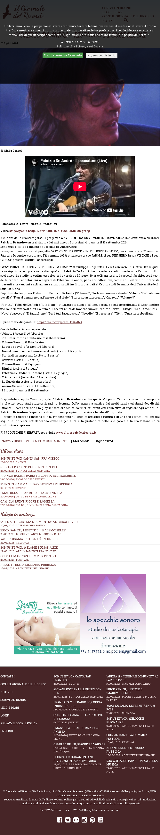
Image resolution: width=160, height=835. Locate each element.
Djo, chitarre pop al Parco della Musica (132, 766)
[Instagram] (84, 819)
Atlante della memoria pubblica (28, 565)
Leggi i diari (9, 707)
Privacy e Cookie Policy (18, 723)
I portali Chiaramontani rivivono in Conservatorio (77, 762)
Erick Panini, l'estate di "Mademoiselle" (33, 530)
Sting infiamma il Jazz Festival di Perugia (78, 718)
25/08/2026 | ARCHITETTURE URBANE (24, 568)
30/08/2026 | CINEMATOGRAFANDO (22, 525)
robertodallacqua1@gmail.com (130, 791)
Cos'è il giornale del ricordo (23, 684)
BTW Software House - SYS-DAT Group (68, 810)
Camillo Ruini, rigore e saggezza (79, 747)
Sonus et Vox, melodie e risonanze (29, 547)
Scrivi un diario (13, 700)
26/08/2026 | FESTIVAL (14, 559)
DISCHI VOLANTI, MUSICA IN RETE (42, 441)
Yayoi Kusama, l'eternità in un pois (29, 539)
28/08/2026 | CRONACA (14, 542)
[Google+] (76, 819)
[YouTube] (100, 819)
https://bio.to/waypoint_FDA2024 (59, 322)
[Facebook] (59, 819)
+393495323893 (101, 791)
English (6, 731)
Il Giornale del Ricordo (17, 791)
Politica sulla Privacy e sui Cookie (80, 46)
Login (4, 715)
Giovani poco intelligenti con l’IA (78, 692)
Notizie (6, 692)
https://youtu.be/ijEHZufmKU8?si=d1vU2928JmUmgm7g (49, 231)
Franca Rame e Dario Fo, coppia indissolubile (77, 705)
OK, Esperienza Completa (63, 55)
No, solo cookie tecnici (101, 55)
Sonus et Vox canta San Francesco (72, 680)
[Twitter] (67, 819)
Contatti (7, 676)
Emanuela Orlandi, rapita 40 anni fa (76, 733)
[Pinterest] (92, 819)
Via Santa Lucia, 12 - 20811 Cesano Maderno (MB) (61, 791)
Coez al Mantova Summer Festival (29, 556)
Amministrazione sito (106, 810)
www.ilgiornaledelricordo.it (75, 432)
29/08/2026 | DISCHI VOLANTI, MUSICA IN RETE (30, 534)
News (6, 441)
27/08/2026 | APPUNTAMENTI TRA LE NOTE (28, 551)
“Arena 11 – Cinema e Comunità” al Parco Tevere (39, 522)
